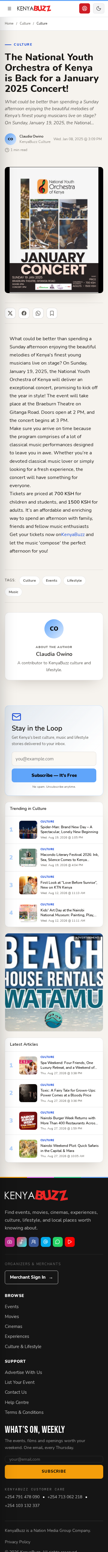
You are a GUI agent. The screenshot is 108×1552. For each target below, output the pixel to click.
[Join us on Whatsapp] (58, 1242)
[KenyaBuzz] (34, 8)
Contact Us (16, 1392)
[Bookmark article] (51, 313)
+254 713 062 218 (64, 1497)
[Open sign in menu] (84, 8)
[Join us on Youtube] (70, 1242)
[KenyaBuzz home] (36, 1195)
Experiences (17, 1336)
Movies (12, 1317)
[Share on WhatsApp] (38, 313)
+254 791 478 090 (22, 1497)
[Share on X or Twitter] (10, 313)
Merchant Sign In (31, 1277)
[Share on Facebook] (24, 313)
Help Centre (17, 1402)
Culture (25, 23)
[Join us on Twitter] (46, 1242)
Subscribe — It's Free (54, 775)
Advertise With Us (23, 1372)
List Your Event (19, 1382)
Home (9, 23)
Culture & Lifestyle (23, 1347)
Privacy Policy (17, 1542)
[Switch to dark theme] (98, 8)
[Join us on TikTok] (22, 1242)
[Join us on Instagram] (10, 1242)
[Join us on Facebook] (34, 1242)
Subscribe (54, 1471)
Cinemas (13, 1326)
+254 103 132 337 (22, 1505)
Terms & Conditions (24, 1412)
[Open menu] (9, 8)
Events (12, 1307)
